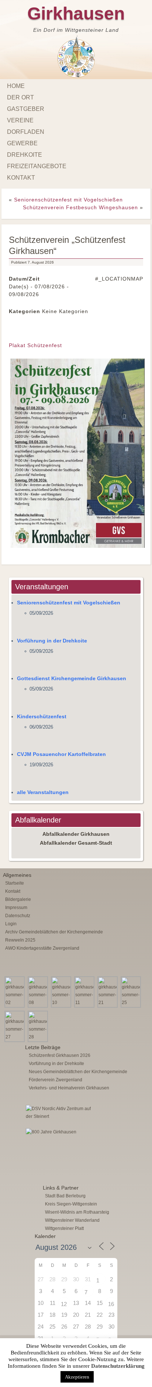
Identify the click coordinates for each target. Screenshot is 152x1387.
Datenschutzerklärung (118, 1366)
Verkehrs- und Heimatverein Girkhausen (69, 1088)
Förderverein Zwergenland (55, 1079)
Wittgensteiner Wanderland (72, 1220)
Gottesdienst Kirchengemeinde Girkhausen (71, 678)
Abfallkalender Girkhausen (76, 834)
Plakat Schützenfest (35, 345)
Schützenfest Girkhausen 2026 (59, 1055)
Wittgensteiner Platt (64, 1228)
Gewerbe (22, 143)
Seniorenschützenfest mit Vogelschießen (68, 200)
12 (64, 1304)
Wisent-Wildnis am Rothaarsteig (77, 1212)
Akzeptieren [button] (77, 1377)
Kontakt (21, 177)
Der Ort (20, 97)
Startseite (14, 883)
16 (111, 1304)
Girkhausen (76, 13)
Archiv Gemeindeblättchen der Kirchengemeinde (54, 932)
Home (16, 86)
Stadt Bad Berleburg (65, 1195)
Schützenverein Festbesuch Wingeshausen (80, 207)
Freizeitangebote (36, 166)
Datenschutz (17, 915)
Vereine (20, 120)
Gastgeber (25, 109)
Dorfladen (25, 132)
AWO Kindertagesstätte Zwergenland (42, 948)
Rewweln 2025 (20, 940)
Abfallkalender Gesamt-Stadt (76, 843)
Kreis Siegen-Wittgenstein (71, 1204)
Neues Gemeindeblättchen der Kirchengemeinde (78, 1071)
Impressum (16, 907)
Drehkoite (24, 155)
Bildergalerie (18, 899)
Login (11, 923)
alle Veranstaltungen (43, 792)
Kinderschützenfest (41, 716)
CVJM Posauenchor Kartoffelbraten (61, 754)
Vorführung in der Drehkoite (52, 641)
